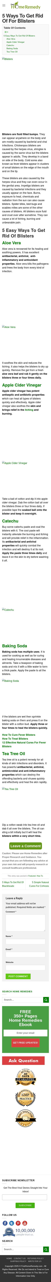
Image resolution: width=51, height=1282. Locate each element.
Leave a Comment (25, 846)
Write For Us (34, 1261)
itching (29, 410)
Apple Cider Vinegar (16, 42)
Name (9, 936)
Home (9, 1259)
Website (9, 962)
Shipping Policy (18, 1261)
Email (9, 949)
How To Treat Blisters (15, 738)
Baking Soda (12, 48)
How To (40, 876)
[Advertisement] (26, 109)
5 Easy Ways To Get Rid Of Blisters (19, 36)
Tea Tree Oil (12, 52)
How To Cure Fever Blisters (18, 735)
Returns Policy (35, 1259)
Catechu (10, 45)
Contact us (20, 1259)
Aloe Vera (11, 39)
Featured (32, 876)
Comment (11, 912)
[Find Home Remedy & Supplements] (25, 5)
